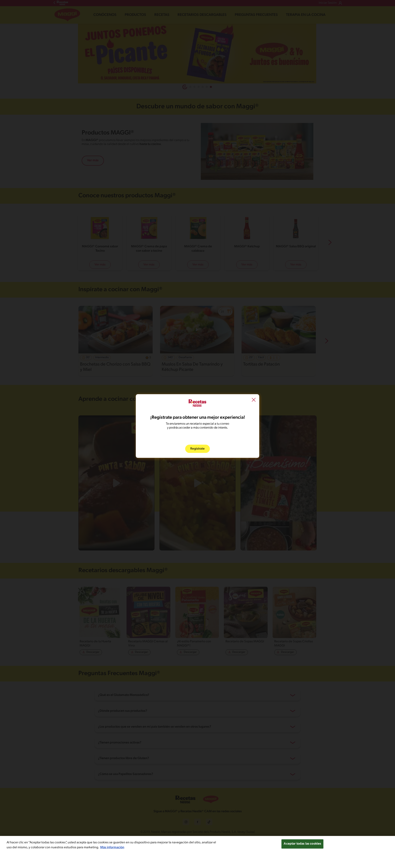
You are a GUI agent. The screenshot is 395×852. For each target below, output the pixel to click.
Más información (112, 847)
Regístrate (197, 448)
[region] (197, 844)
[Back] (253, 400)
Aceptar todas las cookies (302, 843)
